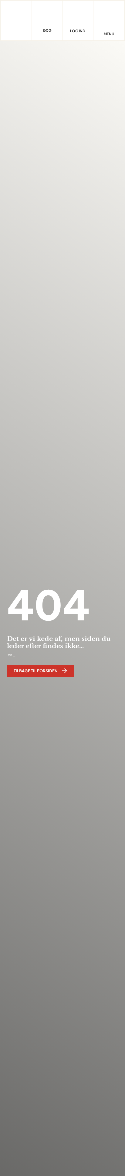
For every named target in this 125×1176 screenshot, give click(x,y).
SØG (47, 30)
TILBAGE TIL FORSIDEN (36, 670)
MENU (109, 34)
